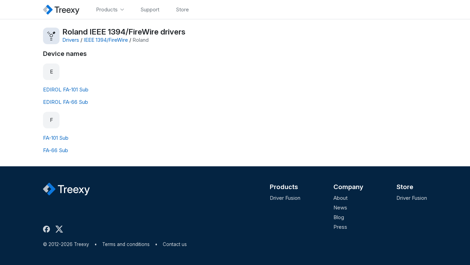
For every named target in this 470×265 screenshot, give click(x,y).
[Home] (61, 9)
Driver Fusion (285, 198)
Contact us (175, 244)
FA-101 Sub (55, 138)
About (340, 198)
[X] (60, 229)
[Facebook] (48, 229)
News (340, 207)
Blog (338, 217)
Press (340, 227)
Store (404, 187)
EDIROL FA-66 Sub (65, 102)
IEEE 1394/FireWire (106, 40)
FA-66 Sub (55, 150)
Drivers (70, 40)
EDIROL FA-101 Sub (65, 89)
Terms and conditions (126, 244)
